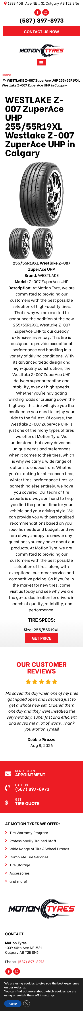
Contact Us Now (41, 31)
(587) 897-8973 (41, 20)
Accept (13, 1003)
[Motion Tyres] (41, 47)
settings (49, 996)
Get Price (41, 638)
